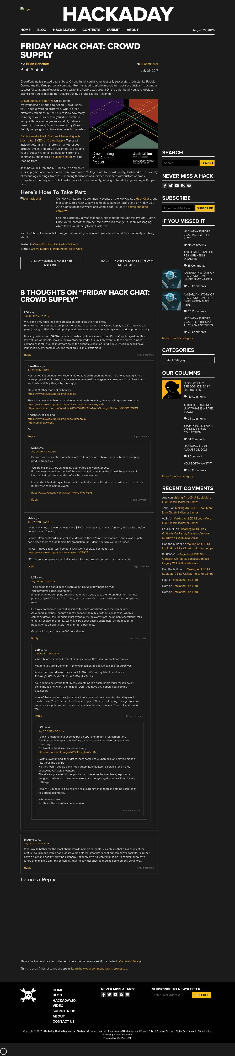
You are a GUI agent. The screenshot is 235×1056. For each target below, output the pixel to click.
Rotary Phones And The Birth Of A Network (127, 263)
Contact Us (63, 1021)
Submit (113, 30)
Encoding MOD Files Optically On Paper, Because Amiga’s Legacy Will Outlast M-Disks (186, 533)
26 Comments (196, 286)
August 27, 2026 (204, 30)
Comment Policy (129, 961)
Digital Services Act (186, 1031)
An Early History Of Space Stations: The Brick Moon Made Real (199, 300)
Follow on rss (182, 185)
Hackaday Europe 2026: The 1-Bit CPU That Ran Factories (198, 322)
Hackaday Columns (66, 244)
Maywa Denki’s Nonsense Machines (51, 263)
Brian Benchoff (37, 64)
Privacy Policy (147, 1031)
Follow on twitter (170, 185)
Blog (41, 30)
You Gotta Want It (198, 463)
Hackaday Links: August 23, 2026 (196, 448)
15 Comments (196, 265)
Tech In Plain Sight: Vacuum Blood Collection (198, 429)
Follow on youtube (176, 185)
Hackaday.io (64, 30)
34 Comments (196, 439)
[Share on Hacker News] (32, 70)
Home (25, 30)
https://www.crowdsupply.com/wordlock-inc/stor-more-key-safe (66, 404)
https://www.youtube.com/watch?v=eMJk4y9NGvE (61, 492)
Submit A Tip (64, 1011)
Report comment (145, 355)
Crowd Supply (40, 249)
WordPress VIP (124, 1038)
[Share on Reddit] (37, 70)
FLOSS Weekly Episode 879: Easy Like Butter (197, 386)
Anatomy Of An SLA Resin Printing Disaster (198, 255)
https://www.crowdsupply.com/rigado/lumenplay (57, 419)
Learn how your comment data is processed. (99, 968)
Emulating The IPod (185, 580)
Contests (91, 30)
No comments (196, 245)
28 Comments (196, 332)
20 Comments (196, 311)
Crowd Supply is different (36, 101)
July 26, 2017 (149, 70)
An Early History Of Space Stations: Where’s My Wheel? (199, 276)
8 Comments (149, 64)
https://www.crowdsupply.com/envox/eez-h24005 (58, 552)
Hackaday (117, 14)
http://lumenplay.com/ (41, 422)
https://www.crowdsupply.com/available (52, 394)
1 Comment (194, 456)
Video (58, 1006)
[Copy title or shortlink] (42, 70)
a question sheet (61, 157)
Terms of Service (165, 1031)
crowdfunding (59, 249)
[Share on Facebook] (22, 70)
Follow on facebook (164, 185)
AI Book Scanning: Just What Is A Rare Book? (198, 408)
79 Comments (196, 418)
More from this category (177, 338)
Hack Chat (142, 198)
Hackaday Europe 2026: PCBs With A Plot (197, 235)
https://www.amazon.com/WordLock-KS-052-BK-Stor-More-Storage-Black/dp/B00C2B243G (83, 408)
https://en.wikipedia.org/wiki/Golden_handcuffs (67, 752)
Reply (27, 355)
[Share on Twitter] (27, 70)
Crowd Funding (43, 244)
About (133, 30)
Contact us (188, 185)
